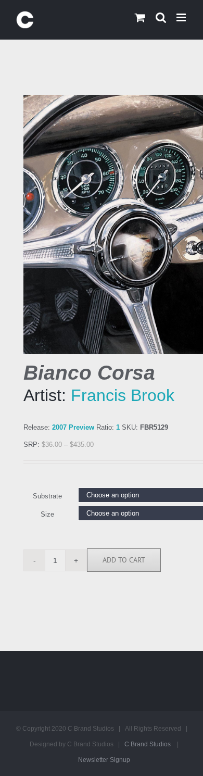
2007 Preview (73, 427)
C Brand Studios (147, 744)
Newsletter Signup (104, 760)
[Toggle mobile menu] (181, 17)
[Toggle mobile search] (161, 17)
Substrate (47, 496)
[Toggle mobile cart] (140, 17)
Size (47, 514)
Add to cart (124, 560)
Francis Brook (122, 395)
